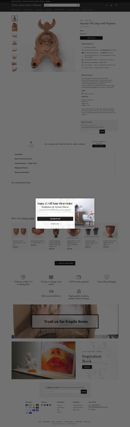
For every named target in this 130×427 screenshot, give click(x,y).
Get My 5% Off (55, 219)
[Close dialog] (92, 200)
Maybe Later (55, 224)
